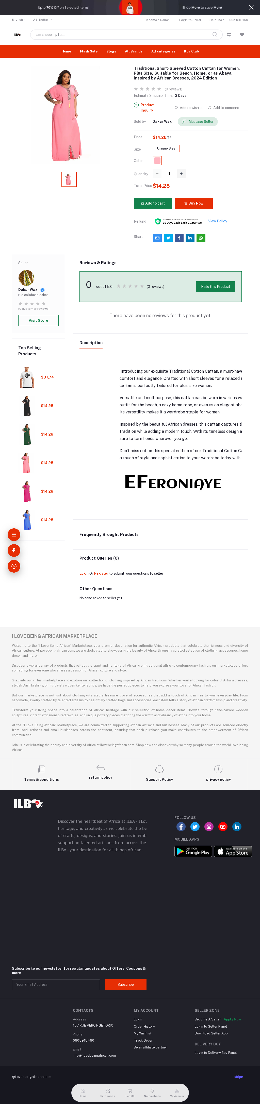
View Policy (217, 221)
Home (66, 51)
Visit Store (38, 320)
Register (101, 573)
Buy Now (195, 203)
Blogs (111, 51)
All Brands (133, 51)
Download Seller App (211, 1033)
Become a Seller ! (158, 20)
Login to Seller (190, 20)
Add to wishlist (191, 108)
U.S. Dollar (40, 19)
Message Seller (201, 122)
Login (84, 573)
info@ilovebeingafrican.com (94, 1055)
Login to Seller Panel (211, 1026)
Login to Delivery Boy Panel (216, 1053)
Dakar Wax (162, 121)
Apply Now (232, 1019)
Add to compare (226, 108)
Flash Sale (89, 51)
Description (91, 342)
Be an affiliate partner (150, 1047)
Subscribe (126, 984)
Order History (144, 1026)
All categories (163, 51)
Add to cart (154, 203)
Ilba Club (191, 51)
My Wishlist (142, 1033)
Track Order (143, 1040)
